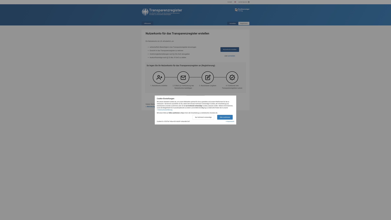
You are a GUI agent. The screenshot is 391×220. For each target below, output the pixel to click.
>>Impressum (230, 121)
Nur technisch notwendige (203, 117)
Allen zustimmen (225, 117)
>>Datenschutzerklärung (164, 110)
